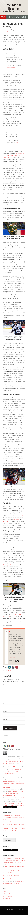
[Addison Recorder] (5, 754)
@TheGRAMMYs (7, 788)
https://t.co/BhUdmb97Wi (16, 791)
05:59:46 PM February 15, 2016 (10, 793)
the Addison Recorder (14, 6)
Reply (9, 763)
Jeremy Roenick (7, 521)
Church (5, 911)
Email (5, 711)
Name (5, 703)
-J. (9, 631)
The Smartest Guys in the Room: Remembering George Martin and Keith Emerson (13, 817)
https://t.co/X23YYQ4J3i (15, 770)
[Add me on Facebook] (18, 661)
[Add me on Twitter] (16, 661)
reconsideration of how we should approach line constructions (14, 155)
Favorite (17, 763)
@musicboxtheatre (20, 798)
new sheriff (20, 516)
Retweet (13, 763)
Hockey (10, 670)
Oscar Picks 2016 (7, 822)
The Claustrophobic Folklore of (14, 828)
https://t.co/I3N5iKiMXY (9, 762)
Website (5, 719)
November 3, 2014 (11, 67)
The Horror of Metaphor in (14, 866)
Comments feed (7, 896)
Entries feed (6, 893)
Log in (4, 891)
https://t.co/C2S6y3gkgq (9, 803)
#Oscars (13, 766)
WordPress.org (7, 898)
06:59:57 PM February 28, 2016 (10, 771)
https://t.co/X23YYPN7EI (9, 781)
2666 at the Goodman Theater (11, 830)
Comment (6, 685)
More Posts (12, 657)
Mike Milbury (16, 519)
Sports (14, 670)
